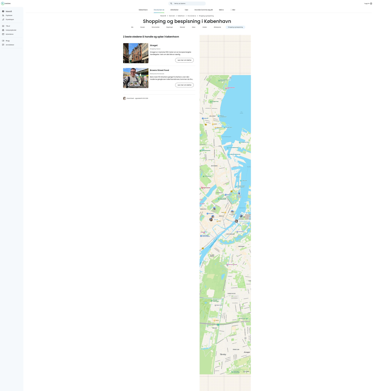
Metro (221, 10)
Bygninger (170, 27)
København (143, 10)
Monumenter (155, 27)
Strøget (154, 45)
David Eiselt (130, 98)
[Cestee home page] (5, 3)
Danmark (172, 16)
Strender (182, 27)
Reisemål (163, 16)
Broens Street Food (159, 70)
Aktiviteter (174, 10)
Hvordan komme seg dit (203, 10)
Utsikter (204, 27)
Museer (142, 27)
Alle (132, 27)
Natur (193, 27)
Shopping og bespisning (235, 27)
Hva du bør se (159, 10)
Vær (186, 10)
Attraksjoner (217, 27)
